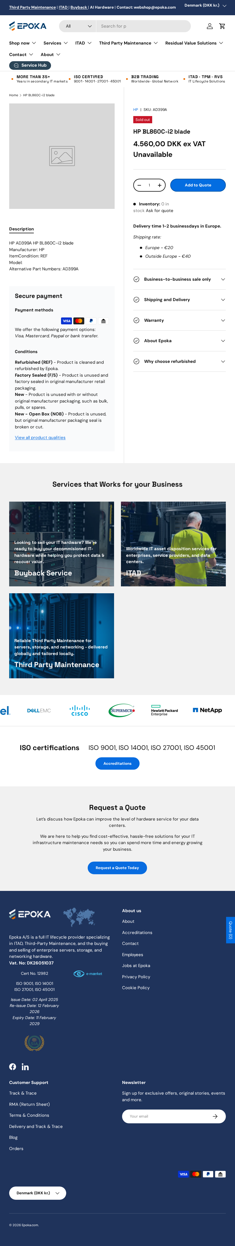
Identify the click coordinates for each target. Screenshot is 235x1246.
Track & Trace (23, 1093)
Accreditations (117, 763)
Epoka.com (30, 1225)
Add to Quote (198, 185)
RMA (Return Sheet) (29, 1104)
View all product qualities (40, 437)
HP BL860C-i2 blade (38, 95)
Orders (16, 1148)
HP (135, 109)
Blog (13, 1137)
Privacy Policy (136, 977)
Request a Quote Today (117, 867)
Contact (130, 943)
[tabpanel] (62, 256)
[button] (222, 26)
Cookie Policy (136, 988)
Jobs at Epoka (136, 965)
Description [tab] (21, 229)
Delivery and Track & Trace (36, 1126)
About (128, 921)
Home (13, 95)
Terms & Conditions (29, 1115)
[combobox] (125, 26)
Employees (132, 955)
